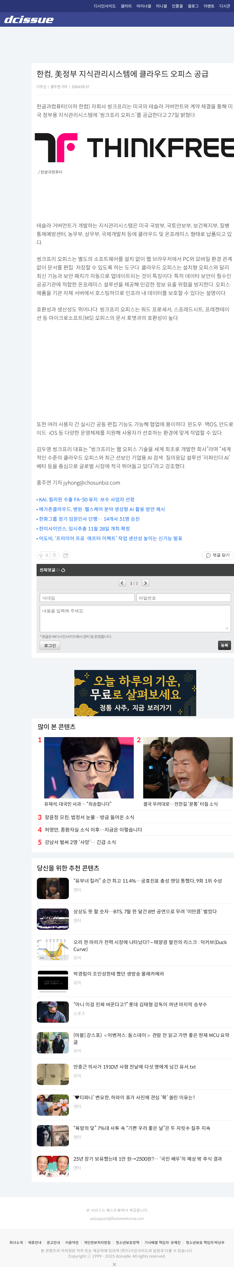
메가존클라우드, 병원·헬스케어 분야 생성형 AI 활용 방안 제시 (102, 509)
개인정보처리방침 (97, 1242)
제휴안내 (34, 1242)
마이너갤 (143, 6)
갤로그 (193, 6)
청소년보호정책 (127, 1242)
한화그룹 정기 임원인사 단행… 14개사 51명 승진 (89, 519)
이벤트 (209, 6)
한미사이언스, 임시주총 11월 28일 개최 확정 (84, 529)
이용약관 (72, 1242)
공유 (66, 555)
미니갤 (161, 6)
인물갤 (177, 6)
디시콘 (224, 6)
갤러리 (126, 6)
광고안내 (53, 1242)
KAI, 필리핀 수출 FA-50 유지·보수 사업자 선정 (87, 500)
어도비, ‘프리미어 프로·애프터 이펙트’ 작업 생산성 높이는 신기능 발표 (111, 538)
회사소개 (16, 1242)
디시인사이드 (105, 6)
